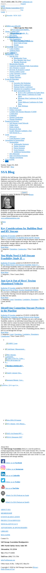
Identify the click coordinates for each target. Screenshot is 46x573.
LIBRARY (4, 531)
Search (23, 4)
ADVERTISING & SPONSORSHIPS (14, 528)
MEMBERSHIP (6, 513)
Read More (4, 247)
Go (22, 10)
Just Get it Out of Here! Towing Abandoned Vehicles (18, 282)
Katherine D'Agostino (8, 236)
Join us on (12, 475)
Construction (22, 249)
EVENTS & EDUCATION (10, 517)
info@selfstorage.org (8, 560)
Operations (13, 249)
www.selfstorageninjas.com (10, 218)
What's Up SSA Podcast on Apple (17, 495)
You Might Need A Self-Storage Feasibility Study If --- (18, 257)
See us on (12, 488)
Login (3, 6)
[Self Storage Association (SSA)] (12, 8)
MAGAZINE (5, 535)
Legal (11, 299)
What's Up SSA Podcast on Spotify (17, 502)
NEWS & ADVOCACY (9, 524)
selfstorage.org (27, 2)
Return (31, 194)
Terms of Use (10, 569)
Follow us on (13, 463)
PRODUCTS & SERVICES (10, 520)
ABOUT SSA (6, 510)
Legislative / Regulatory (31, 299)
